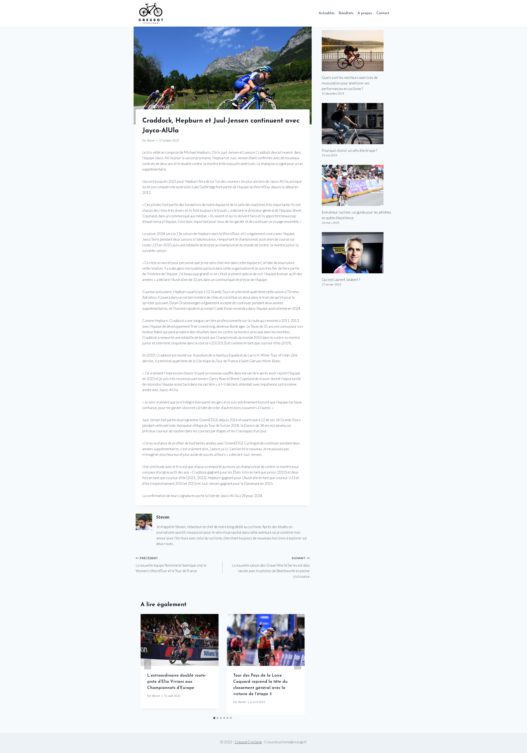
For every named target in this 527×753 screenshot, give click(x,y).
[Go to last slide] (147, 664)
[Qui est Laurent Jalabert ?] (356, 252)
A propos (365, 13)
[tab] (214, 718)
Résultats (346, 13)
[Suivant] (297, 664)
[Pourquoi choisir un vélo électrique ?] (356, 123)
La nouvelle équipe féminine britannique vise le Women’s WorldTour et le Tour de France (171, 565)
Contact (382, 13)
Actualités (327, 13)
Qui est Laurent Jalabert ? (341, 279)
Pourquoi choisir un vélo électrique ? (349, 150)
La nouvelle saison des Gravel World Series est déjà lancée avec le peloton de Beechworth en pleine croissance (270, 568)
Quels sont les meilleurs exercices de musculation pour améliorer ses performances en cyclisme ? (350, 83)
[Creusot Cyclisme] (151, 13)
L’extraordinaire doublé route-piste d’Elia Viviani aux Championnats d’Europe (176, 681)
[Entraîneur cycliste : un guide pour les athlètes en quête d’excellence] (356, 185)
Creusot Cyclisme (248, 742)
